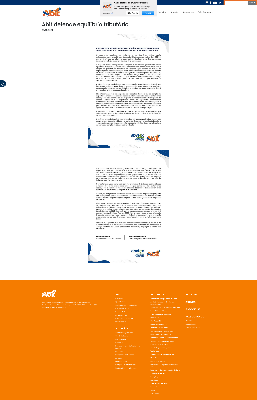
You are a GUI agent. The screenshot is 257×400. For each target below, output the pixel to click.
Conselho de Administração (126, 305)
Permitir (148, 13)
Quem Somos (120, 302)
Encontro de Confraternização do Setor (165, 370)
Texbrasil (153, 387)
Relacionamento (121, 361)
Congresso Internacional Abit (161, 331)
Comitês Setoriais (122, 308)
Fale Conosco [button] (204, 12)
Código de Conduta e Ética (125, 318)
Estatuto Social (121, 315)
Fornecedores (191, 324)
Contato (189, 321)
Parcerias (154, 380)
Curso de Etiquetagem (159, 344)
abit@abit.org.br (48, 307)
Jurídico (118, 358)
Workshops (154, 351)
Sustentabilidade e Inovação (126, 368)
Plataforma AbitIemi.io (158, 324)
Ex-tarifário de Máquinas (159, 311)
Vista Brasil (154, 394)
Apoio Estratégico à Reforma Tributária (165, 307)
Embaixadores (120, 322)
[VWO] (113, 13)
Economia (119, 351)
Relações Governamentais (125, 365)
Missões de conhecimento (160, 334)
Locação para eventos (158, 377)
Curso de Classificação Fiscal (162, 341)
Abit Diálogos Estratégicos (160, 348)
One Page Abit (155, 321)
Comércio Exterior (121, 336)
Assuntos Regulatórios (124, 333)
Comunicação (120, 339)
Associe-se (188, 12)
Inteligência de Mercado (124, 355)
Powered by (107, 13)
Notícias (162, 12)
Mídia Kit (153, 358)
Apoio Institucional (193, 327)
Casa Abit (119, 299)
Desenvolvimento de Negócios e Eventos (127, 347)
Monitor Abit (155, 318)
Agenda (174, 12)
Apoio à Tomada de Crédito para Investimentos (162, 303)
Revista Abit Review (157, 361)
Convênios (119, 343)
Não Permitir (132, 13)
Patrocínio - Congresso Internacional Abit (164, 365)
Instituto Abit (120, 312)
